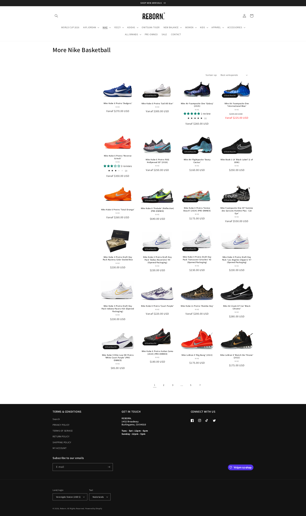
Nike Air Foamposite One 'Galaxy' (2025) (197, 105)
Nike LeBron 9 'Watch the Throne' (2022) (236, 356)
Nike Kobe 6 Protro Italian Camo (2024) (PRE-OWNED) (157, 352)
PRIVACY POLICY (61, 424)
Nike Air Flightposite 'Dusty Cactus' (197, 161)
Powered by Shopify (93, 508)
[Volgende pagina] (200, 385)
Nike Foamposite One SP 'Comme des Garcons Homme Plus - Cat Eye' (236, 211)
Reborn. (63, 508)
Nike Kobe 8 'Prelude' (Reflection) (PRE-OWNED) (157, 209)
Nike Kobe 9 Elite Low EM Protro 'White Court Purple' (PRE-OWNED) (118, 358)
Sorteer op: (211, 74)
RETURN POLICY (61, 436)
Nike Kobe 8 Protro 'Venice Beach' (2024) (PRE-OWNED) (197, 209)
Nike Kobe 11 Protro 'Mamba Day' (197, 306)
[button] (56, 15)
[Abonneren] (109, 467)
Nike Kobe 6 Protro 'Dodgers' (118, 103)
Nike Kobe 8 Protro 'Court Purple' (157, 306)
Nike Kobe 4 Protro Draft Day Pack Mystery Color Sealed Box (118, 258)
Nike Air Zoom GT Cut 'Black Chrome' (236, 307)
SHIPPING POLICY (62, 442)
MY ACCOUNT (59, 448)
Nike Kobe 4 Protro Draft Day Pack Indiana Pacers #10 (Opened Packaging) (118, 309)
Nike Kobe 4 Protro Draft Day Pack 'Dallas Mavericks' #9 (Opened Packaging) (157, 260)
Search (56, 419)
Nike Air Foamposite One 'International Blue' (237, 105)
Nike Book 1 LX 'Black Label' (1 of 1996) (237, 161)
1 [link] (154, 385)
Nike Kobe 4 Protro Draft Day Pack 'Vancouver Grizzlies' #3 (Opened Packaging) (197, 260)
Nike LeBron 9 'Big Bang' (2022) (197, 355)
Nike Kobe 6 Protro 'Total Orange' (117, 209)
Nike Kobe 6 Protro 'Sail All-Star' (157, 103)
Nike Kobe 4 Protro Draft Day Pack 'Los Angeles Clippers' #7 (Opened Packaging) (236, 260)
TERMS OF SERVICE (63, 430)
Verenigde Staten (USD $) (68, 496)
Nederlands (98, 496)
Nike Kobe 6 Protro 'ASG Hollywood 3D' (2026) (157, 161)
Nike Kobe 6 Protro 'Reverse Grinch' (118, 157)
